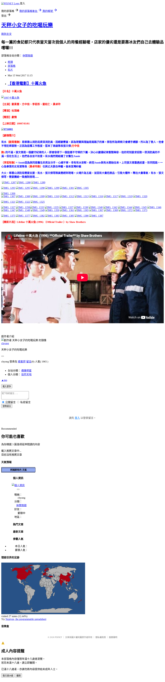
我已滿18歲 (8, 675)
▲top (4, 380)
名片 (10, 69)
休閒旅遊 (28, 55)
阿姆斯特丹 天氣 (18, 469)
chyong (5, 343)
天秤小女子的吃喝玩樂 (27, 25)
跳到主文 (6, 34)
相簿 (10, 62)
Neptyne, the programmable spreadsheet (25, 619)
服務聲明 (113, 637)
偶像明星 (26, 370)
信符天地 (26, 374)
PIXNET (58, 637)
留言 (28, 361)
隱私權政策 (100, 637)
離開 (18, 675)
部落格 (11, 66)
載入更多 (7, 386)
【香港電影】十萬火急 (27, 83)
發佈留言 (7, 406)
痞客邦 (22, 361)
